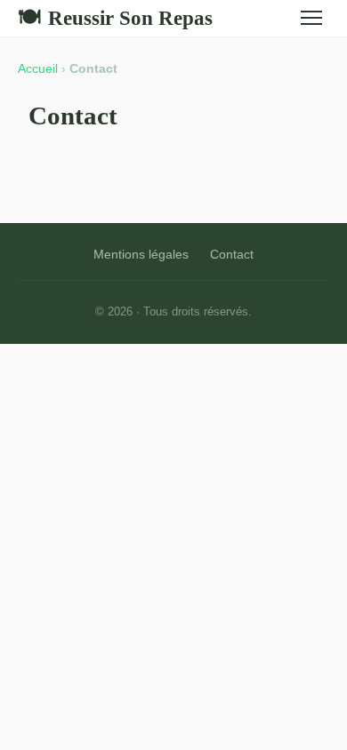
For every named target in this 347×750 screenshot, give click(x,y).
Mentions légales (141, 254)
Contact (232, 254)
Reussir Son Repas (115, 17)
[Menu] (311, 18)
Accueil (38, 69)
